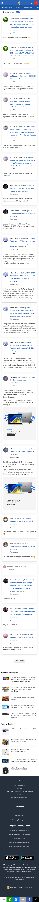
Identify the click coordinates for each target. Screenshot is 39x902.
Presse (20, 794)
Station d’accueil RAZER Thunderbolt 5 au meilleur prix (22, 188)
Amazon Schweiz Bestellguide (19, 830)
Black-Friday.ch (19, 879)
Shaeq (12, 19)
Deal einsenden (36, 3)
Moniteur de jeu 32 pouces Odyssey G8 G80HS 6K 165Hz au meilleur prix (23, 76)
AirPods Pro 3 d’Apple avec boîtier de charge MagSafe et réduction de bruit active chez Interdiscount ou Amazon (22, 585)
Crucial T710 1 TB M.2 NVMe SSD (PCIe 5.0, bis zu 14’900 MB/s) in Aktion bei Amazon (23, 715)
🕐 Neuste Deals (7, 7)
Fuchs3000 (10, 566)
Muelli (12, 518)
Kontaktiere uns (19, 785)
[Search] (30, 2)
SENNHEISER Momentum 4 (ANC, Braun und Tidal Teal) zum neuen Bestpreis (22, 276)
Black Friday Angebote (28, 877)
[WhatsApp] (9, 899)
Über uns (19, 788)
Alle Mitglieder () (12, 12)
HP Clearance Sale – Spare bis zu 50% (23, 729)
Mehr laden (20, 660)
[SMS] (16, 899)
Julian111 (13, 238)
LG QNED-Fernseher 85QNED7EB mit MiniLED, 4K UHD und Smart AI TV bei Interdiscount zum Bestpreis (23, 679)
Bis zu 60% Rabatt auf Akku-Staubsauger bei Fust (20, 750)
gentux (12, 73)
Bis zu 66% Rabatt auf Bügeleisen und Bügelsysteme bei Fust (23, 740)
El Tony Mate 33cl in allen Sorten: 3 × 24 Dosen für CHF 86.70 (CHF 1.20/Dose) (23, 689)
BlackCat (13, 634)
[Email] (23, 899)
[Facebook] (29, 899)
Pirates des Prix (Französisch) (19, 797)
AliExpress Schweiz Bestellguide (19, 834)
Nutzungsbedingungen (19, 820)
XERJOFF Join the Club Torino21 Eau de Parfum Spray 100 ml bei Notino (23, 706)
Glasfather (14, 185)
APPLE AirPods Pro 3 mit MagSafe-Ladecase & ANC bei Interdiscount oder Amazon (22, 611)
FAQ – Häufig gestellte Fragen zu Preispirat (19, 791)
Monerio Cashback (14, 877)
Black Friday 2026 (19, 838)
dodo (11, 580)
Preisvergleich (28, 7)
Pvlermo (13, 377)
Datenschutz (19, 815)
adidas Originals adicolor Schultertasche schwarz (19, 769)
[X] (35, 899)
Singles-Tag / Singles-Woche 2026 (19, 846)
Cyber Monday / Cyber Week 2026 (19, 842)
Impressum (19, 811)
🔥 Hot (18, 7)
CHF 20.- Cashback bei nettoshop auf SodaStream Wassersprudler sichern (24, 761)
